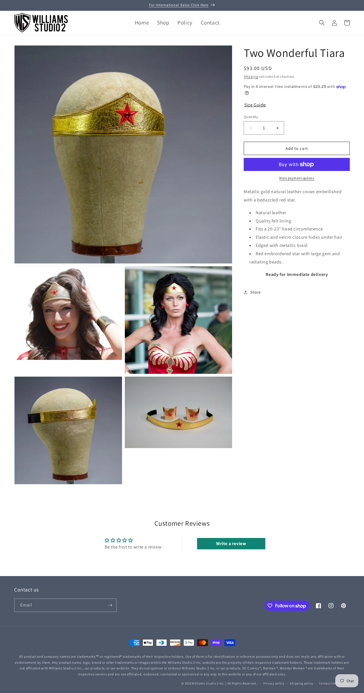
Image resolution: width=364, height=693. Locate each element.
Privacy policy (273, 683)
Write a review (231, 543)
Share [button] (255, 292)
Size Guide (255, 105)
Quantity (251, 116)
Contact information (334, 683)
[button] (322, 22)
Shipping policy (301, 683)
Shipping (251, 76)
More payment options (296, 178)
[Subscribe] (110, 605)
